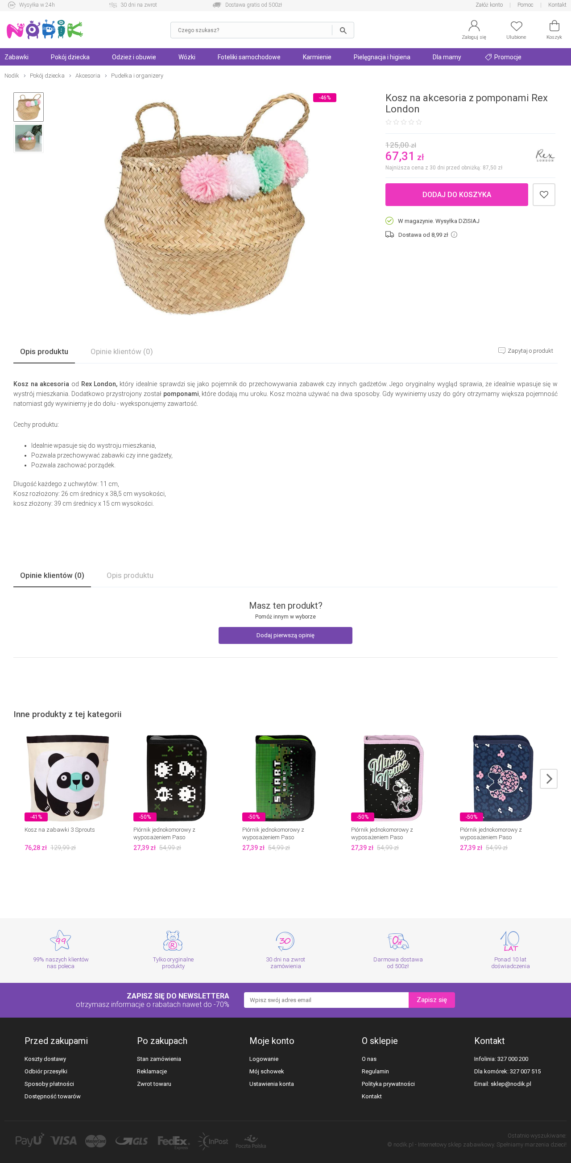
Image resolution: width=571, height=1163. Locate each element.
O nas (369, 1059)
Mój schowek (266, 1071)
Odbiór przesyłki (46, 1071)
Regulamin (375, 1071)
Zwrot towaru (154, 1084)
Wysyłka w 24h (37, 5)
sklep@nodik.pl (511, 1084)
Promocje (507, 57)
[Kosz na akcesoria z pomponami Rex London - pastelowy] (207, 204)
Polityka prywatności (388, 1084)
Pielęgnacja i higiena (382, 57)
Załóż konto (489, 5)
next (549, 779)
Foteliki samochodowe (249, 57)
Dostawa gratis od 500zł (253, 5)
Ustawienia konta (271, 1084)
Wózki (186, 57)
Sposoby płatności (49, 1084)
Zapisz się (432, 1000)
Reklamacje (152, 1071)
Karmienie (317, 57)
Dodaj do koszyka (456, 194)
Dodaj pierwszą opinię (285, 635)
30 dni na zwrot (138, 5)
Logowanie (263, 1059)
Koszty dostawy (45, 1059)
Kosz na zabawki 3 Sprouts (60, 829)
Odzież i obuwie (134, 57)
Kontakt (557, 5)
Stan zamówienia (159, 1059)
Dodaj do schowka (544, 194)
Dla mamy (447, 57)
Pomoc (525, 5)
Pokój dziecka (70, 57)
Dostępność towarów (53, 1096)
